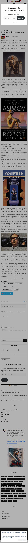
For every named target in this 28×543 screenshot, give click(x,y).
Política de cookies (9, 537)
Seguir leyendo (14, 22)
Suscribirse (20, 18)
